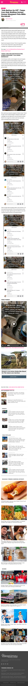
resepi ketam (21, 387)
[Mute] (23, 345)
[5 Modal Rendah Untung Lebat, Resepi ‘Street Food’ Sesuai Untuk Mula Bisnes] (14, 499)
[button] (14, 324)
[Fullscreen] (25, 345)
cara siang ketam (13, 387)
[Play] (3, 345)
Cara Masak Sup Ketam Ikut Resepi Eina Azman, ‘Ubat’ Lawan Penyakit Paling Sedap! (16, 394)
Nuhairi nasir (8, 347)
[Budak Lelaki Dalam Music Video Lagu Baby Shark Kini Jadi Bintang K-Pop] (14, 622)
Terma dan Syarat (21, 682)
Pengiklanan (6, 682)
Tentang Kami (13, 682)
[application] (14, 324)
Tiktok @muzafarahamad (18, 347)
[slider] (13, 345)
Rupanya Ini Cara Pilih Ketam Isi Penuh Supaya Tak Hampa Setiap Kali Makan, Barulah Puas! (16, 401)
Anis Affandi (9, 18)
